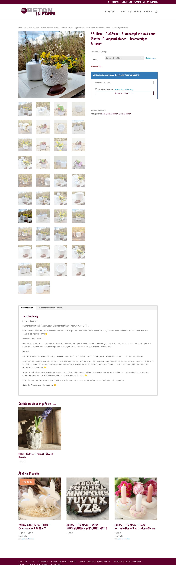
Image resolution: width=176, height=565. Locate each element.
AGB (33, 561)
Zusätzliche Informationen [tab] (50, 308)
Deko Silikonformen (43, 28)
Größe (94, 59)
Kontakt (22, 561)
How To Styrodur (131, 12)
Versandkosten (28, 539)
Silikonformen (29, 28)
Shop (147, 12)
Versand (116, 2)
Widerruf (43, 561)
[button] (81, 35)
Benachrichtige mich (124, 93)
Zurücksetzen (151, 58)
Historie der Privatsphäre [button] (127, 561)
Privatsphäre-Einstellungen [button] (95, 561)
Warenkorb (140, 2)
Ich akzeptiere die (115, 89)
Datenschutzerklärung (123, 89)
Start (20, 28)
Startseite (111, 12)
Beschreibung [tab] (27, 308)
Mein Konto (127, 2)
